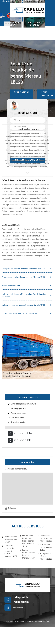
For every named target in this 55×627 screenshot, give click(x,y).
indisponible (23, 433)
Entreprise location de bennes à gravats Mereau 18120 (10, 551)
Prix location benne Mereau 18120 (46, 547)
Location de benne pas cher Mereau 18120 (46, 538)
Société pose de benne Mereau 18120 (10, 539)
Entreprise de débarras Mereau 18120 (46, 556)
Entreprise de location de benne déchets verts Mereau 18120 (28, 541)
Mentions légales (42, 621)
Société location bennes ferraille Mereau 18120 (28, 554)
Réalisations (22, 92)
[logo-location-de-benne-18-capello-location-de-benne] (27, 10)
